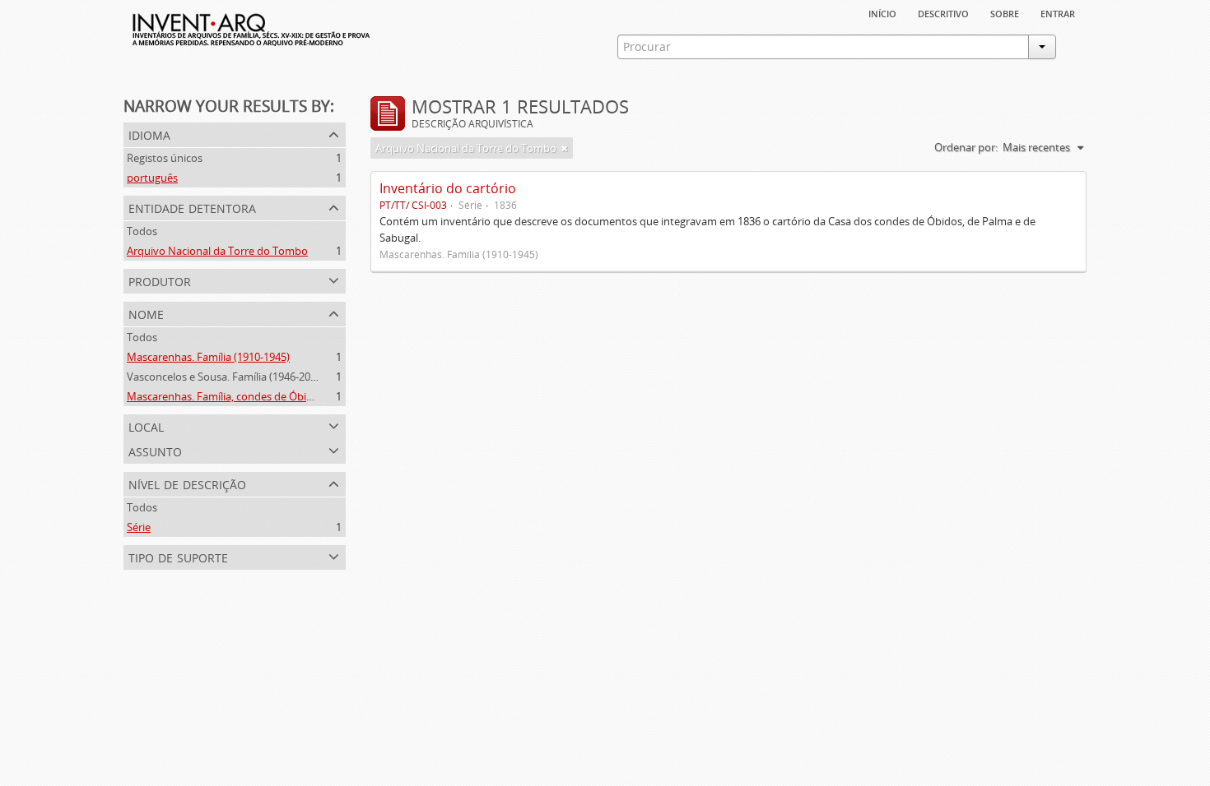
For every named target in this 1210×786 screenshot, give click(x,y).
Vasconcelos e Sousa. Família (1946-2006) (226, 376)
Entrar (1057, 12)
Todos (142, 231)
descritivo (943, 12)
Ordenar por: (966, 147)
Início (882, 12)
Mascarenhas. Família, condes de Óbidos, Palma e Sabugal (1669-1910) (297, 396)
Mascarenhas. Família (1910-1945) (208, 356)
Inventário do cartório (447, 188)
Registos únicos (164, 157)
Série (139, 527)
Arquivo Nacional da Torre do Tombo (217, 250)
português (152, 177)
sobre (1004, 12)
